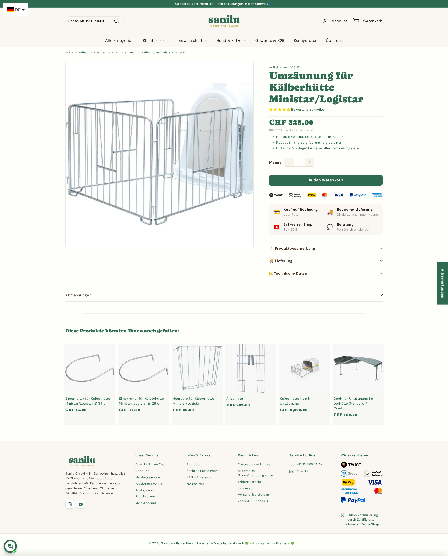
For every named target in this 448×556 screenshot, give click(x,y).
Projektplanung (146, 496)
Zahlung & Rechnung (253, 501)
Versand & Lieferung (253, 495)
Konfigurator (305, 40)
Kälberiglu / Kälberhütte (96, 52)
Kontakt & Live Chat (150, 464)
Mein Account (145, 503)
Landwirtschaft (189, 40)
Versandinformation (300, 130)
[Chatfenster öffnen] (10, 546)
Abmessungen (78, 295)
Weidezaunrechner (149, 484)
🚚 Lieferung (280, 261)
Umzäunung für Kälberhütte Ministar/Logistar (152, 52)
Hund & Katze (230, 40)
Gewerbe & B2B (270, 40)
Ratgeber (194, 464)
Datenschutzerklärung (254, 464)
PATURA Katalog (199, 477)
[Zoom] (159, 154)
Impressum (246, 488)
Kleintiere (152, 40)
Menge (275, 162)
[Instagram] (69, 504)
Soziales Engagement (203, 471)
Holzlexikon (195, 484)
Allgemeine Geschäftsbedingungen (255, 473)
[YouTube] (80, 504)
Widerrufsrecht (249, 482)
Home (69, 52)
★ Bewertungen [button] (442, 283)
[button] (280, 109)
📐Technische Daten (288, 273)
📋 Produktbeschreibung (292, 248)
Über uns (334, 40)
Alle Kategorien (119, 40)
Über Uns (142, 471)
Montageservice (147, 477)
